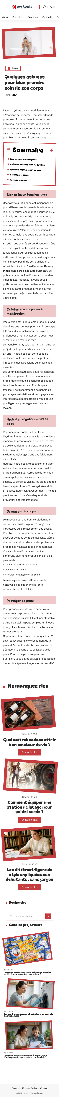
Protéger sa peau (18, 180)
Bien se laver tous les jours (23, 159)
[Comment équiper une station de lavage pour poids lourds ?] (30, 775)
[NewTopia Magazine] (21, 7)
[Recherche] (44, 7)
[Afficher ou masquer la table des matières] (48, 151)
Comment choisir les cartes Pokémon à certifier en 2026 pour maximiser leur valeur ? (27, 973)
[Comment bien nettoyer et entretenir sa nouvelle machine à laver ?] (30, 993)
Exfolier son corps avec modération (27, 164)
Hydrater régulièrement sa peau (25, 170)
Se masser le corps (19, 174)
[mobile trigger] (5, 7)
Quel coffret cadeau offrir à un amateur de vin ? (29, 741)
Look (15, 68)
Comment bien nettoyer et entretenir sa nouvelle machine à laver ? (28, 1014)
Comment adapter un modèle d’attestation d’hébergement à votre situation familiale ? (25, 1056)
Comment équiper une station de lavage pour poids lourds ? (29, 807)
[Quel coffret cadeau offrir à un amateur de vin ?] (28, 713)
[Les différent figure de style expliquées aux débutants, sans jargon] (28, 843)
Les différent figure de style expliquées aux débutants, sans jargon (29, 874)
